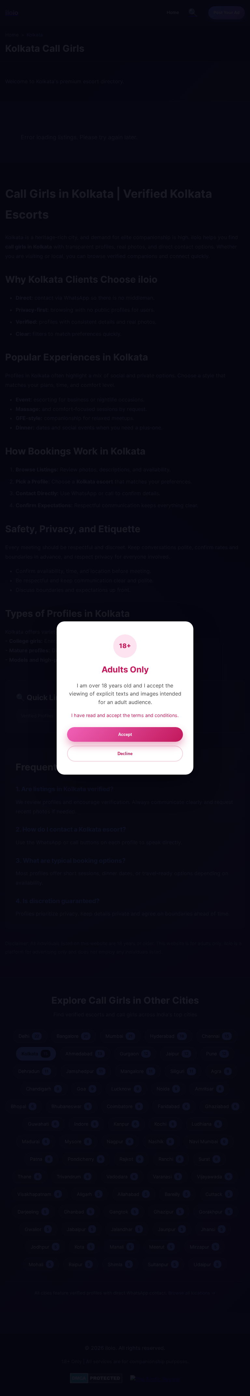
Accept (125, 734)
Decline (125, 753)
